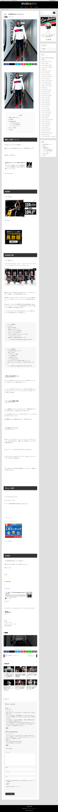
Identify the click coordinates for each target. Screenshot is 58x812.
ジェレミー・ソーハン (46, 74)
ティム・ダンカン (45, 93)
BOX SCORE (7, 220)
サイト (6, 776)
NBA (43, 57)
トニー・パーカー (45, 106)
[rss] (52, 0)
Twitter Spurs (7, 588)
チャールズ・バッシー (46, 91)
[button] (6, 64)
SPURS (6, 632)
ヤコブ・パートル (45, 130)
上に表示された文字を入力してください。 (13, 786)
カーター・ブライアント (46, 61)
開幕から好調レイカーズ (14, 117)
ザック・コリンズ (45, 72)
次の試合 (11, 129)
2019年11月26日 (29, 339)
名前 (6, 767)
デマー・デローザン (46, 102)
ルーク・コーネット (46, 136)
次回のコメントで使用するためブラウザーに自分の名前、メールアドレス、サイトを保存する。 (21, 781)
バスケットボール (45, 115)
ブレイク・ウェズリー (46, 123)
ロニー (53, 136)
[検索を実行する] (54, 13)
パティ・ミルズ (45, 117)
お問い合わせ (25, 808)
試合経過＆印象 (12, 121)
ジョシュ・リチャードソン (47, 80)
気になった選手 (12, 127)
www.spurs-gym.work (9, 173)
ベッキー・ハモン (45, 125)
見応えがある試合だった (15, 122)
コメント (7, 752)
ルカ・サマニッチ (45, 134)
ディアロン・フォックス (46, 95)
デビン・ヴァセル (45, 100)
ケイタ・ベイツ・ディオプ (47, 67)
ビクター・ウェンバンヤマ (47, 119)
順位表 (6, 574)
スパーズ (44, 87)
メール (7, 771)
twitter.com (7, 601)
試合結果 (11, 119)
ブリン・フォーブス (45, 121)
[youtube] (51, 0)
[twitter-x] (49, 0)
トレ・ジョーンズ (45, 108)
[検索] (55, 0)
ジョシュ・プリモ (45, 78)
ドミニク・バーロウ (46, 110)
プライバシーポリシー (31, 808)
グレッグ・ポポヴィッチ (46, 65)
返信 (7, 745)
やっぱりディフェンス (15, 125)
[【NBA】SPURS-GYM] (29, 4)
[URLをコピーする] (34, 64)
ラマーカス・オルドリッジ (47, 132)
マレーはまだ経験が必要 (15, 124)
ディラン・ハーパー (46, 97)
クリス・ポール (45, 63)
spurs (43, 59)
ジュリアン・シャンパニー (47, 76)
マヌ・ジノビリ (45, 127)
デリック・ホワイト (46, 104)
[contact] (54, 0)
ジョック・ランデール (46, 82)
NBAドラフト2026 (50, 57)
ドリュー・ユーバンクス (46, 112)
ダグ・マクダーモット (46, 89)
